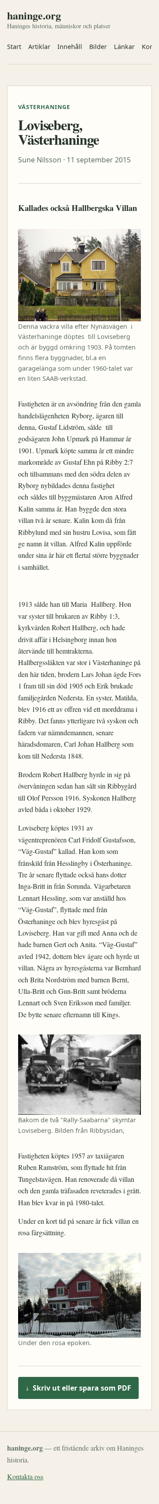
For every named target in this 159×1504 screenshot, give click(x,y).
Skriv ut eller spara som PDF (78, 1388)
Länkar (124, 46)
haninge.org (34, 15)
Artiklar (39, 46)
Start (14, 46)
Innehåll (69, 46)
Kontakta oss (25, 1476)
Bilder (98, 46)
